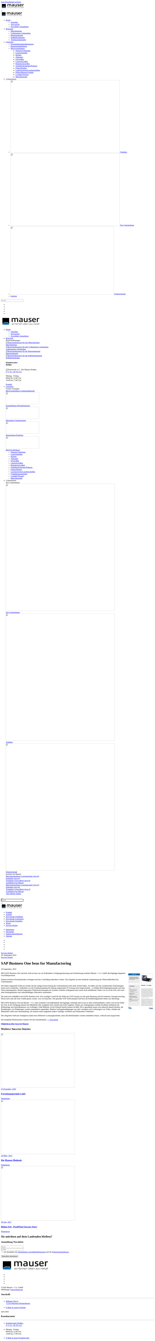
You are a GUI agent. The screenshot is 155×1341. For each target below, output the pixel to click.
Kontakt (9, 384)
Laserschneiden (21, 53)
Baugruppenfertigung (19, 46)
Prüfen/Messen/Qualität (24, 72)
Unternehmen (11, 79)
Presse (8, 923)
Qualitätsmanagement (19, 474)
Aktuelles (14, 22)
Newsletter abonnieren (9, 1256)
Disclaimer (10, 932)
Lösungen (9, 42)
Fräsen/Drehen (21, 68)
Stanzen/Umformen (23, 51)
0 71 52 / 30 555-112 (14, 372)
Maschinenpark (21, 77)
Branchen (9, 29)
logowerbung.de (16, 1290)
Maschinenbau (16, 31)
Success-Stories (12, 925)
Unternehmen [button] (11, 480)
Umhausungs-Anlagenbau (21, 33)
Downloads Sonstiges (14, 921)
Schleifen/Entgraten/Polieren (26, 66)
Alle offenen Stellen (13, 894)
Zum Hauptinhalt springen (11, 2)
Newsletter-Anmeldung (20, 27)
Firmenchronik (120, 294)
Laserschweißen (22, 62)
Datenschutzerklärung (14, 934)
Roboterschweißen (23, 64)
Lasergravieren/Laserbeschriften (28, 70)
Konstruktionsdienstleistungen (22, 44)
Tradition (123, 152)
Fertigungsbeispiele (18, 40)
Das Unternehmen (127, 225)
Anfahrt (9, 914)
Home (8, 20)
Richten (18, 55)
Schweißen (20, 59)
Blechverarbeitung (18, 48)
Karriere (14, 296)
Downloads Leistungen (15, 919)
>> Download (52, 1020)
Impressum (10, 929)
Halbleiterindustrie (18, 38)
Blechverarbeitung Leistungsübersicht (20, 391)
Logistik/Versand (22, 75)
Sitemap (9, 936)
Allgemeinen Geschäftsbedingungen (32, 1252)
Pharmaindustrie (17, 35)
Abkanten (19, 57)
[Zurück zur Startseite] (25, 8)
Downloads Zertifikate (14, 917)
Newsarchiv (15, 24)
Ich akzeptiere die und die (36, 1252)
